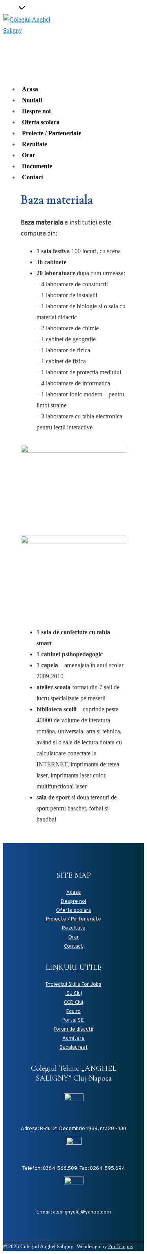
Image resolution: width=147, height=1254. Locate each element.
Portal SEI (73, 1020)
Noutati (32, 100)
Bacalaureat (74, 1047)
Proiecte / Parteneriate (51, 133)
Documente (37, 166)
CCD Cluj (73, 1003)
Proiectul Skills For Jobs (74, 984)
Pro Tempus (120, 1246)
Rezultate (34, 144)
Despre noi (36, 111)
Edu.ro (73, 1012)
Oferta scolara (41, 122)
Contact (32, 177)
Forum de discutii (73, 1029)
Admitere (73, 1038)
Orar (28, 155)
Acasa (30, 89)
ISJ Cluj (73, 994)
